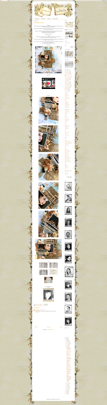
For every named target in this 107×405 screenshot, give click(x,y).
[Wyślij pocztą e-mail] (44, 304)
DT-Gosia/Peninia (67, 119)
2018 (66, 390)
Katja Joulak (66, 127)
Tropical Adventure (67, 83)
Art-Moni (66, 114)
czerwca (67, 383)
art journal (66, 166)
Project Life (66, 152)
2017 (66, 391)
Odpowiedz (37, 312)
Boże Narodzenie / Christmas (69, 142)
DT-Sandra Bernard (38, 305)
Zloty (65, 162)
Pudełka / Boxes (67, 153)
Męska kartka (68, 368)
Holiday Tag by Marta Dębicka (68, 365)
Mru (65, 129)
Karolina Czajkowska (67, 98)
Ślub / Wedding (67, 171)
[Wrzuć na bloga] (44, 304)
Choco (65, 118)
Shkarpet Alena (67, 107)
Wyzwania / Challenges (68, 161)
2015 (66, 393)
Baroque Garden (67, 72)
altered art (66, 165)
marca (67, 386)
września (67, 344)
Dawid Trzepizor (67, 95)
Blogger (59, 399)
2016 (66, 392)
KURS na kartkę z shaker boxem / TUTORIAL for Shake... (68, 348)
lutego (67, 387)
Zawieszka (67, 381)
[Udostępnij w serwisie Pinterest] (47, 304)
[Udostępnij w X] (45, 304)
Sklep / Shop (43, 18)
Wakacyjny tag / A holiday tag (68, 354)
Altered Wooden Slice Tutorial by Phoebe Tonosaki (68, 358)
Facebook (49, 18)
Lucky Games (66, 80)
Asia (65, 115)
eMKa (65, 133)
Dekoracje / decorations (68, 143)
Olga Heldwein (67, 103)
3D (65, 138)
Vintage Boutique (67, 87)
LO (65, 147)
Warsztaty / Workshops (68, 157)
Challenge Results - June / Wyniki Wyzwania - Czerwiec (68, 379)
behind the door (67, 89)
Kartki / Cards (66, 144)
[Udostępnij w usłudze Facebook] (46, 304)
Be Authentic (68, 374)
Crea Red (66, 94)
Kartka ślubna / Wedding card (68, 371)
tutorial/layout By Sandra (68, 373)
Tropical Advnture (67, 84)
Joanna (66, 124)
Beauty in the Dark (67, 73)
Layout (46, 305)
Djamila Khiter (66, 120)
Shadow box (66, 156)
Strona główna (37, 18)
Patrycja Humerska (67, 104)
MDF (65, 148)
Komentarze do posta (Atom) (50, 329)
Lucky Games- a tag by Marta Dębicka (68, 361)
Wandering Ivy (67, 88)
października (68, 343)
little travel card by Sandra (68, 363)
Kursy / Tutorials (55, 18)
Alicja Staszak (66, 110)
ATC (65, 139)
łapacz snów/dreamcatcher (68, 170)
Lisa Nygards (66, 128)
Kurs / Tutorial (43, 305)
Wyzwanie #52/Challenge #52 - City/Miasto (68, 377)
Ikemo (65, 123)
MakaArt (66, 99)
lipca (67, 346)
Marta (65, 100)
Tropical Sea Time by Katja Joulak (68, 369)
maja (67, 384)
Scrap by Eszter (67, 132)
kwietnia (67, 385)
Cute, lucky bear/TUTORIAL (68, 366)
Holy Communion (67, 79)
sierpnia (67, 345)
